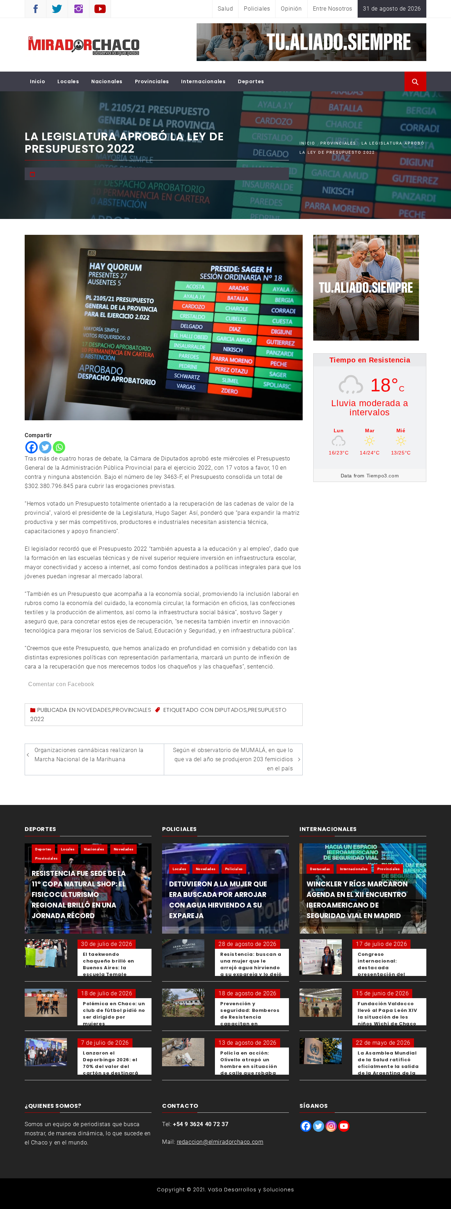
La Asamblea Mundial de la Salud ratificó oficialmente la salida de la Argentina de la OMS (388, 1066)
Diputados (231, 710)
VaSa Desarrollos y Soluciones (251, 1189)
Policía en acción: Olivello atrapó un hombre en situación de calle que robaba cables (248, 1066)
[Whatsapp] (59, 447)
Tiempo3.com (382, 475)
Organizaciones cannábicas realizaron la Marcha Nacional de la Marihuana (89, 755)
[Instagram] (331, 1126)
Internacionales (203, 81)
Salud (225, 8)
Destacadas (320, 869)
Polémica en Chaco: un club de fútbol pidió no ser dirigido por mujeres (114, 1013)
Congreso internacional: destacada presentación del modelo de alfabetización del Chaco (383, 974)
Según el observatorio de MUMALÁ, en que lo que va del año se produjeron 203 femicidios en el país (233, 759)
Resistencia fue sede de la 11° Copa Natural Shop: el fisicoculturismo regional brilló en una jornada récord (79, 895)
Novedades (94, 710)
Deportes (251, 81)
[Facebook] (31, 447)
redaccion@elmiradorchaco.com (220, 1141)
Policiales (257, 8)
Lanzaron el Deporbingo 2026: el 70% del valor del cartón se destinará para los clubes (110, 1066)
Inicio (37, 81)
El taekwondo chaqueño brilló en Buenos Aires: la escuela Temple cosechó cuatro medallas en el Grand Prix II (112, 974)
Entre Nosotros (332, 8)
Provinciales (152, 81)
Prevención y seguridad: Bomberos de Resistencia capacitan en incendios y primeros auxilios (249, 1020)
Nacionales (107, 81)
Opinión (291, 8)
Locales (68, 81)
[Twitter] (45, 447)
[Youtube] (344, 1126)
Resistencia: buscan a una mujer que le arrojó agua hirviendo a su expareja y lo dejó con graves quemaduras (251, 971)
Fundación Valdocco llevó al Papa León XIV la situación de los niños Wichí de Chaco (387, 1013)
